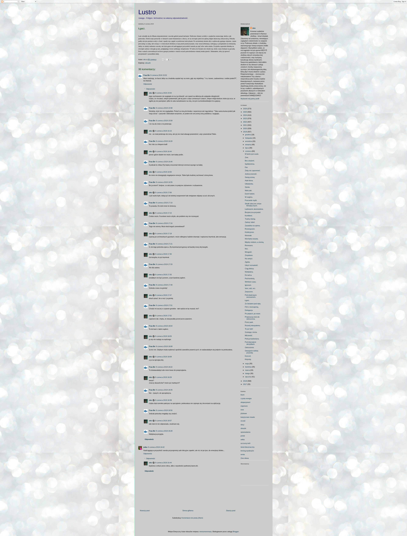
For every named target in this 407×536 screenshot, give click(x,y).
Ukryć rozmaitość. (251, 265)
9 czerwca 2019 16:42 (156, 447)
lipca (247, 148)
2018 (245, 381)
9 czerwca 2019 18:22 (164, 367)
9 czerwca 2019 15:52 (158, 75)
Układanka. (249, 184)
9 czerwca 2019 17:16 (164, 223)
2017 (245, 384)
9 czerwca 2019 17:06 (163, 192)
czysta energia (246, 398)
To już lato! (249, 329)
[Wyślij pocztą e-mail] (163, 60)
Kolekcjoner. (249, 232)
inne (242, 410)
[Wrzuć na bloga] (165, 60)
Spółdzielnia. (250, 164)
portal (243, 436)
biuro (242, 395)
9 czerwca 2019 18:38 (163, 400)
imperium (244, 406)
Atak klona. (249, 180)
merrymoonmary (205, 532)
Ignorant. (248, 285)
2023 (245, 118)
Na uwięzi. (249, 259)
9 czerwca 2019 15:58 (164, 108)
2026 (245, 109)
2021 (245, 125)
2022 (245, 122)
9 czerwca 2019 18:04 (164, 326)
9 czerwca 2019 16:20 (164, 141)
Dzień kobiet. (250, 194)
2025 (245, 112)
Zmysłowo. (249, 255)
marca (247, 370)
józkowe (244, 413)
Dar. (246, 167)
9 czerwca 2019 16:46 (164, 162)
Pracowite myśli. (251, 200)
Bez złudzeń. (250, 161)
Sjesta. (247, 187)
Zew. (246, 157)
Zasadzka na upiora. (252, 226)
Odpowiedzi (150, 89)
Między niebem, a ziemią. (254, 242)
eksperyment (245, 402)
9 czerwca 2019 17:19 (163, 233)
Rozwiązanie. (250, 229)
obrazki (148, 63)
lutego (247, 373)
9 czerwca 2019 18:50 (164, 410)
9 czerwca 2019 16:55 (164, 182)
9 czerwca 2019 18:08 (164, 346)
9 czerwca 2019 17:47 (163, 295)
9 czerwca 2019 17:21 (164, 244)
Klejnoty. (248, 359)
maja (247, 364)
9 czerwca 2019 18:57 (163, 421)
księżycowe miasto (248, 417)
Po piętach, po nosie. (253, 314)
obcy (242, 425)
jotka (145, 447)
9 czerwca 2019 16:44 (163, 151)
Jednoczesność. (251, 174)
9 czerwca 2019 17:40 (164, 285)
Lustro (147, 12)
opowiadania (245, 432)
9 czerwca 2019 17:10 (164, 203)
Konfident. (248, 216)
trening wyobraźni (247, 451)
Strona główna (187, 511)
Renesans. (249, 245)
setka (243, 439)
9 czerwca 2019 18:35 (164, 390)
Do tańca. (248, 275)
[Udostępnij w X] (167, 60)
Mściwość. (249, 335)
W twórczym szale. (252, 154)
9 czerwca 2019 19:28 (164, 431)
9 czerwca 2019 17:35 (163, 275)
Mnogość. (248, 252)
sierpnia (248, 145)
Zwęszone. (249, 292)
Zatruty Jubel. (250, 222)
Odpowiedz (147, 84)
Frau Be (146, 75)
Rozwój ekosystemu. (252, 325)
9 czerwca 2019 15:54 (163, 93)
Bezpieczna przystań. (253, 212)
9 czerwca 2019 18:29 (163, 377)
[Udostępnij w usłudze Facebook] (169, 60)
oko (150, 93)
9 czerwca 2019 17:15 (163, 213)
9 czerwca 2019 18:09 (163, 357)
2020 (245, 128)
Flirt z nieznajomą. (252, 307)
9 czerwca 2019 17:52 (163, 316)
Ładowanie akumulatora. (254, 209)
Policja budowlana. (252, 339)
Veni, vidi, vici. (250, 288)
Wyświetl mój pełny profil (250, 99)
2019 (245, 132)
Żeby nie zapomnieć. (253, 170)
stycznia (248, 377)
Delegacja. (249, 310)
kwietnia (248, 367)
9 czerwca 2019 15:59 (164, 121)
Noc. (246, 249)
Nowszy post (145, 511)
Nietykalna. (249, 272)
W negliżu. (249, 197)
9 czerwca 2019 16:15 (163, 131)
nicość (243, 421)
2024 (245, 115)
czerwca (248, 151)
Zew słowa (245, 458)
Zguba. (247, 262)
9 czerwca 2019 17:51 (164, 305)
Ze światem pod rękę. (253, 304)
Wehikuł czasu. (250, 282)
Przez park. (249, 322)
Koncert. (248, 356)
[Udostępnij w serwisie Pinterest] (171, 60)
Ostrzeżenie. (249, 347)
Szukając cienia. (251, 332)
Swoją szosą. (250, 177)
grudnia (248, 135)
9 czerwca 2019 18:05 (163, 336)
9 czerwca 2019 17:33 (164, 264)
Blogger (236, 532)
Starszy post (230, 511)
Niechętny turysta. (251, 239)
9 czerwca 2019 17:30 (163, 254)
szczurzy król (245, 443)
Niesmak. (248, 235)
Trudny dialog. (250, 219)
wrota (243, 454)
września (248, 141)
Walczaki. (248, 190)
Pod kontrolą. (250, 278)
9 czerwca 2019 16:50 (163, 172)
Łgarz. (247, 300)
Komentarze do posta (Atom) (192, 518)
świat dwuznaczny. (248, 447)
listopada (248, 138)
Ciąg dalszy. (249, 268)
